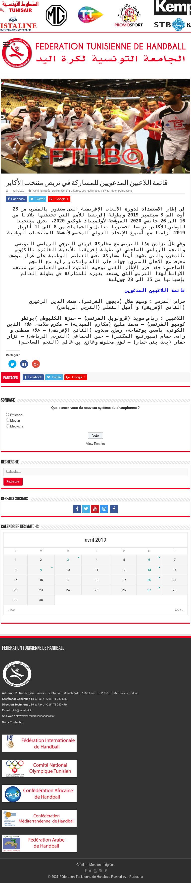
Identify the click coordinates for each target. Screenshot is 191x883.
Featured (74, 190)
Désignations (60, 190)
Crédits (82, 865)
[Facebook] (77, 509)
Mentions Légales (102, 865)
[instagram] (104, 509)
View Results (95, 444)
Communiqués (41, 190)
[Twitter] (86, 509)
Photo (113, 190)
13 (149, 570)
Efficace (16, 415)
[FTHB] (95, 52)
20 (149, 580)
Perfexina (136, 877)
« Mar (11, 610)
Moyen (15, 421)
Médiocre (16, 426)
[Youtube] (95, 509)
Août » (179, 610)
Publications (125, 190)
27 (149, 590)
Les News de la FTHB (95, 190)
